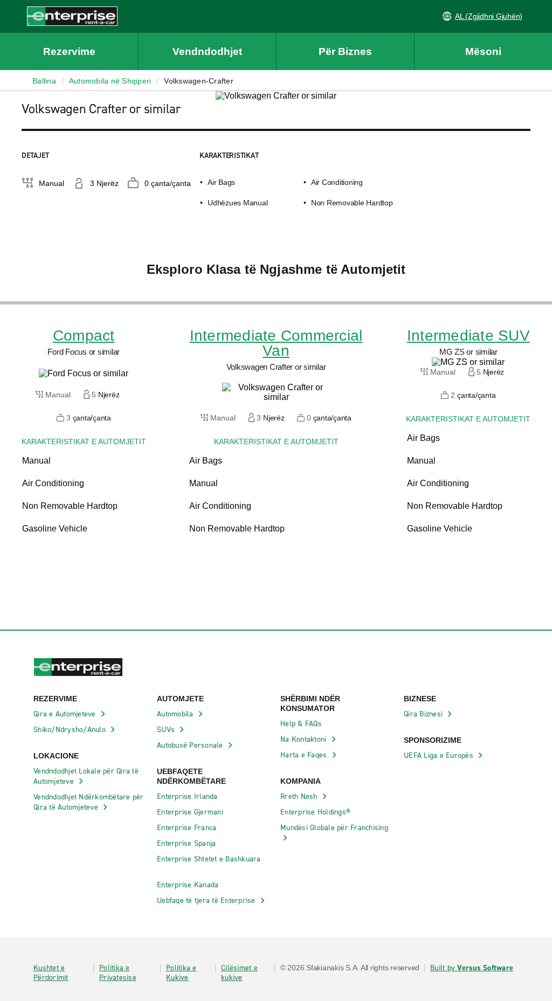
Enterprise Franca (188, 828)
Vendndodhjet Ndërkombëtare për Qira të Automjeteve (88, 802)
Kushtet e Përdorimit (50, 973)
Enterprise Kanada (189, 885)
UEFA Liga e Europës (439, 755)
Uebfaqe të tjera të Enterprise (207, 900)
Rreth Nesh (300, 796)
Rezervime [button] (69, 51)
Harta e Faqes (304, 755)
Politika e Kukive (181, 973)
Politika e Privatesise (117, 973)
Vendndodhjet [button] (207, 51)
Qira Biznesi (424, 714)
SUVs (167, 729)
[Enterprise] (59, 15)
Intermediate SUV (468, 335)
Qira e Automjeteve (65, 714)
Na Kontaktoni (304, 739)
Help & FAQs (302, 724)
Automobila (176, 714)
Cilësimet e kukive (239, 973)
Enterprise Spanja (187, 843)
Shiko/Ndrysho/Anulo (70, 729)
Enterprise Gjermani (191, 812)
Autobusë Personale (191, 745)
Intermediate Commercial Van (276, 343)
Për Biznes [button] (345, 51)
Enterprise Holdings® (316, 812)
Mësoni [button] (483, 51)
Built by (471, 968)
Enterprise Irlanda (188, 796)
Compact (84, 335)
